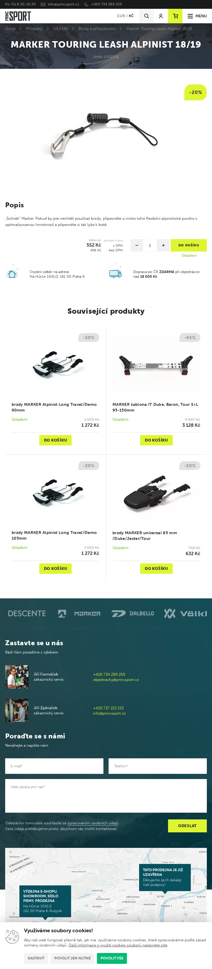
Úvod (10, 28)
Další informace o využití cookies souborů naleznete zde (118, 945)
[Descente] (26, 613)
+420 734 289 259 (106, 4)
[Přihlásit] (161, 16)
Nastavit (36, 958)
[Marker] (79, 614)
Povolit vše (112, 958)
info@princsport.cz (63, 4)
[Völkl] (185, 613)
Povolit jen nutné (72, 958)
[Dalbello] (132, 613)
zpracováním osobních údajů (92, 823)
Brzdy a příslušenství (97, 28)
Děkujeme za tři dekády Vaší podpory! (163, 877)
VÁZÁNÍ (60, 28)
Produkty (34, 28)
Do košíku (55, 440)
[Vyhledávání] (146, 16)
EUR (121, 16)
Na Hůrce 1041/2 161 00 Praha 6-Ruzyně (42, 901)
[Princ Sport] (18, 16)
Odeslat (187, 826)
